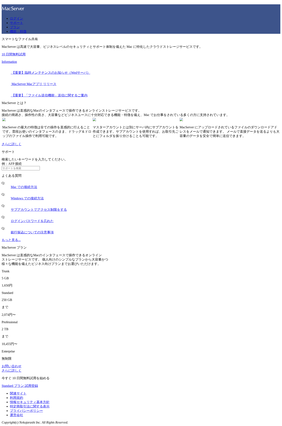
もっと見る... (11, 240)
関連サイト (18, 393)
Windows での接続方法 (27, 198)
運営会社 (16, 415)
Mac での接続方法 (24, 187)
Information (9, 61)
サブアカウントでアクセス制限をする (39, 209)
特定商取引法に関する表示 (30, 406)
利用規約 (16, 397)
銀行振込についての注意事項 (32, 232)
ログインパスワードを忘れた (32, 221)
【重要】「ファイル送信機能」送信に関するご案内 (49, 95)
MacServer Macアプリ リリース (33, 84)
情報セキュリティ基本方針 (30, 402)
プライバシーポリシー (26, 410)
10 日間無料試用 (14, 54)
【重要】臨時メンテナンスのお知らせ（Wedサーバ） (50, 72)
